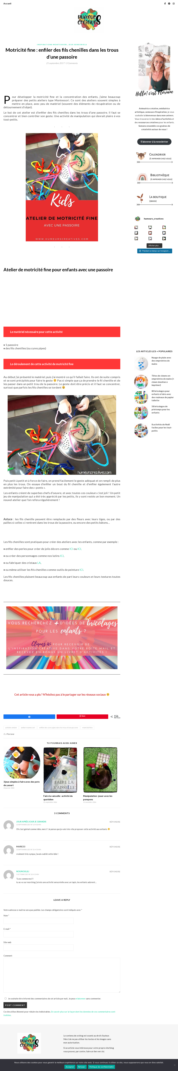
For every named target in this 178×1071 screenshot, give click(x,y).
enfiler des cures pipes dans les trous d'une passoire (58, 728)
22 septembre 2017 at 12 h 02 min (28, 824)
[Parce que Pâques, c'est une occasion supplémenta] (136, 227)
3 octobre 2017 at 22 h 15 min (27, 874)
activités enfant (11, 728)
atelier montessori (28, 728)
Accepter (70, 1067)
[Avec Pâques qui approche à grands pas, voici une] (164, 227)
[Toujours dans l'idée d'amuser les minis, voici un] (150, 233)
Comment (7, 955)
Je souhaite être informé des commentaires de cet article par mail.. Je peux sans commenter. (54, 998)
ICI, (79, 548)
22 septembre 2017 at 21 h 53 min (28, 849)
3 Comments (72, 63)
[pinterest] (169, 3)
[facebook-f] (165, 3)
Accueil (7, 3)
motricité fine (87, 728)
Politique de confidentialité (101, 1067)
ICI (71, 548)
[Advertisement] (54, 74)
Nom (6, 915)
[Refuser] (174, 1065)
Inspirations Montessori (52, 44)
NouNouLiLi (22, 871)
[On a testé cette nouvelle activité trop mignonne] (164, 233)
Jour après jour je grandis (31, 821)
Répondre (115, 822)
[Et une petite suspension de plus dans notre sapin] (164, 238)
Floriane (10, 734)
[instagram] (174, 3)
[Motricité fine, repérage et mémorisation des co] (136, 233)
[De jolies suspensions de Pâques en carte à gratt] (150, 227)
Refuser (81, 1067)
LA (39, 562)
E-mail (7, 929)
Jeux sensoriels (77, 44)
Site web (7, 942)
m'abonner (80, 998)
